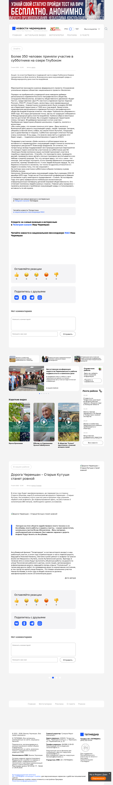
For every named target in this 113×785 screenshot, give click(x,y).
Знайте (16, 48)
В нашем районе (21, 467)
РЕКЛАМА (72, 35)
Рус (66, 29)
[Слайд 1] (39, 393)
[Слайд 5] (48, 393)
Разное (81, 704)
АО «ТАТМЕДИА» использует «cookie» (26, 776)
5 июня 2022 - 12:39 (17, 67)
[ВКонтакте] (16, 297)
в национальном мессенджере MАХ (28, 212)
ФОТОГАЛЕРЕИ (56, 35)
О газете (71, 704)
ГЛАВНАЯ (17, 35)
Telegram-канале (22, 201)
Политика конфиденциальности (24, 781)
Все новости (93, 443)
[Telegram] (32, 297)
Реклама (59, 704)
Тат (77, 29)
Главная (32, 704)
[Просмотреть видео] (19, 422)
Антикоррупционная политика (24, 775)
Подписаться (98, 778)
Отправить (67, 334)
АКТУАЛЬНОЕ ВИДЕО (35, 35)
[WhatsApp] (40, 297)
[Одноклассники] (24, 297)
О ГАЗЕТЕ (84, 35)
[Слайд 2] (41, 393)
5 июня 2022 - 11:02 (17, 485)
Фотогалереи (45, 704)
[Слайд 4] (46, 393)
